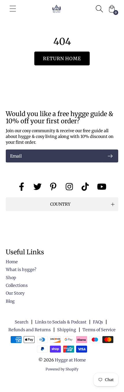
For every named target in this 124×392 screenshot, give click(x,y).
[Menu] (13, 8)
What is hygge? (21, 269)
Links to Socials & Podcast (61, 322)
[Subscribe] (110, 155)
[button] (62, 204)
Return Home (62, 58)
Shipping (66, 329)
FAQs (98, 322)
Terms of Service (99, 329)
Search (22, 322)
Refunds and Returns (29, 329)
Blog (10, 301)
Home (12, 261)
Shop (11, 277)
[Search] (99, 8)
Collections (17, 285)
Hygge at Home (70, 360)
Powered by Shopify (62, 369)
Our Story (15, 293)
